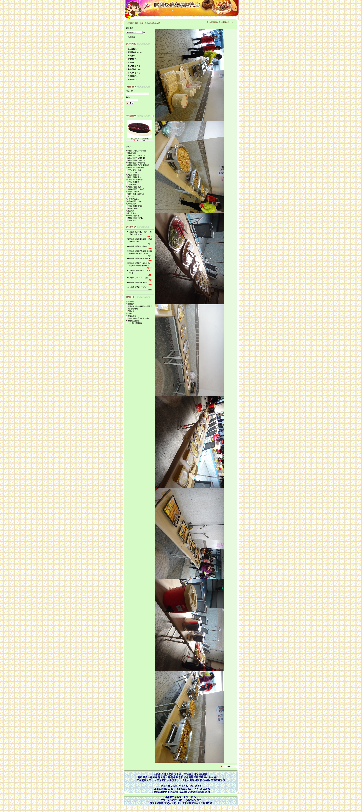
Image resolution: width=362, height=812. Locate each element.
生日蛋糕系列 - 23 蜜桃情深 (139, 258)
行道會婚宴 (131, 220)
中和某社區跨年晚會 (135, 180)
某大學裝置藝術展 (134, 187)
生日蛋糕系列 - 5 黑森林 (138, 246)
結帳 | (223, 22)
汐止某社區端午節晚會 (135, 168)
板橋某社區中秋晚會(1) (136, 156)
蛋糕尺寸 (131, 314)
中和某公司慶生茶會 (135, 206)
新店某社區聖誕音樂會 (135, 189)
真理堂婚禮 (131, 204)
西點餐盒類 (132, 66)
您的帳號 (210, 22)
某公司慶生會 (132, 213)
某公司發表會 (132, 172)
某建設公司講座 (133, 192)
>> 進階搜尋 (130, 37)
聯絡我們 (131, 304)
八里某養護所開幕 (134, 170)
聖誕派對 (130, 211)
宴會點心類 (132, 69)
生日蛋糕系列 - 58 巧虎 (138, 287)
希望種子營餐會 (133, 216)
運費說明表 (132, 316)
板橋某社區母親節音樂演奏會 (138, 165)
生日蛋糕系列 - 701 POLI (138, 282)
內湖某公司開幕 (133, 182)
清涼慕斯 (131, 63)
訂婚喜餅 (131, 59)
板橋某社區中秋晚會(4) (136, 163)
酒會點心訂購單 (133, 321)
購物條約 (131, 302)
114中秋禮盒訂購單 (135, 323)
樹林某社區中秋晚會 (135, 201)
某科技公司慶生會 (134, 177)
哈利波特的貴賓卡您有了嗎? (138, 318)
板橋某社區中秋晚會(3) (136, 160)
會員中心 (229, 22)
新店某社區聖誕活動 (152, 23)
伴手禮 (130, 56)
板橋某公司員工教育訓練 (136, 151)
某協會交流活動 (133, 184)
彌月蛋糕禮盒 (133, 52)
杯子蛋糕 (131, 79)
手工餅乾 (131, 76)
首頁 (141, 23)
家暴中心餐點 (132, 208)
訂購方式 (131, 311)
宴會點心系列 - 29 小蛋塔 (138, 278)
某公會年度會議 (133, 175)
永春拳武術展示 (133, 199)
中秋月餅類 (132, 73)
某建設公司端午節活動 (135, 194)
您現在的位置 (133, 23)
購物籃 (217, 22)
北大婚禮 (130, 196)
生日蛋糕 (131, 49)
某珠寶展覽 (131, 153)
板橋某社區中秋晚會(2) (136, 158)
